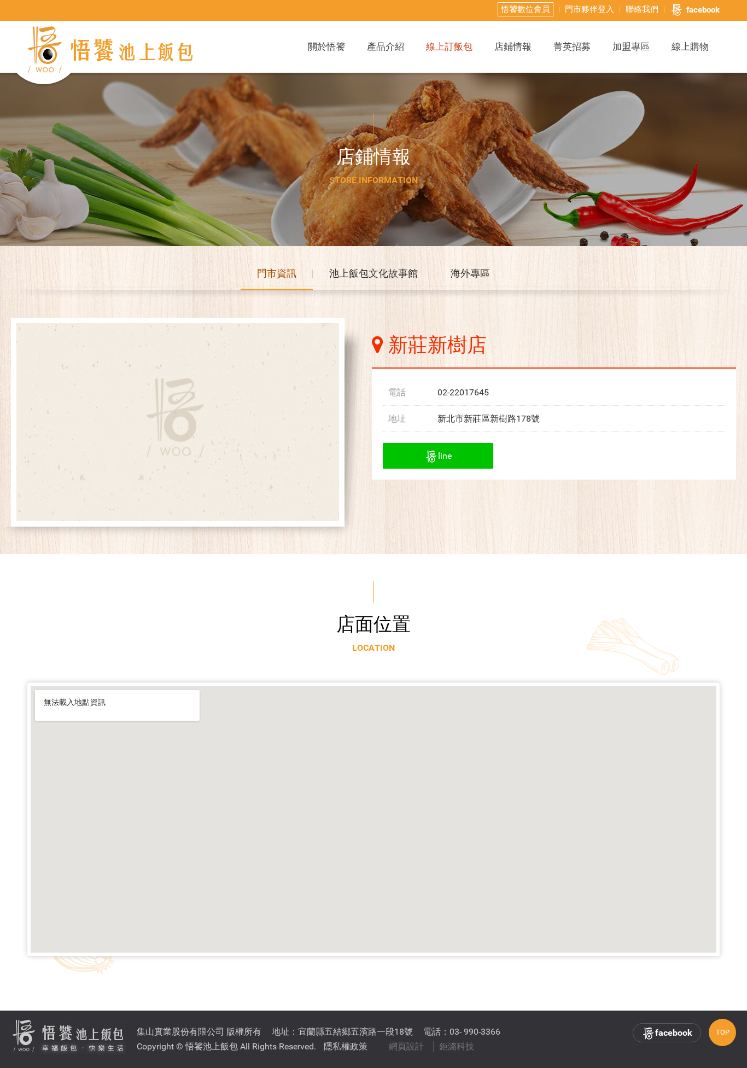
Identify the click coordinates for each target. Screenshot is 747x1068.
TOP (723, 1032)
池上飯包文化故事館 (373, 273)
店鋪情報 (513, 46)
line (445, 456)
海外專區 (470, 273)
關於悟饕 (326, 46)
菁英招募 (572, 46)
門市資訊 (276, 273)
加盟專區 (631, 46)
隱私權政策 (345, 1046)
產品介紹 (385, 46)
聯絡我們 (642, 9)
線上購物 (690, 46)
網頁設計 (406, 1046)
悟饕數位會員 (525, 9)
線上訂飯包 (449, 46)
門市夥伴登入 (589, 9)
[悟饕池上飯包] (111, 49)
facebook (703, 10)
